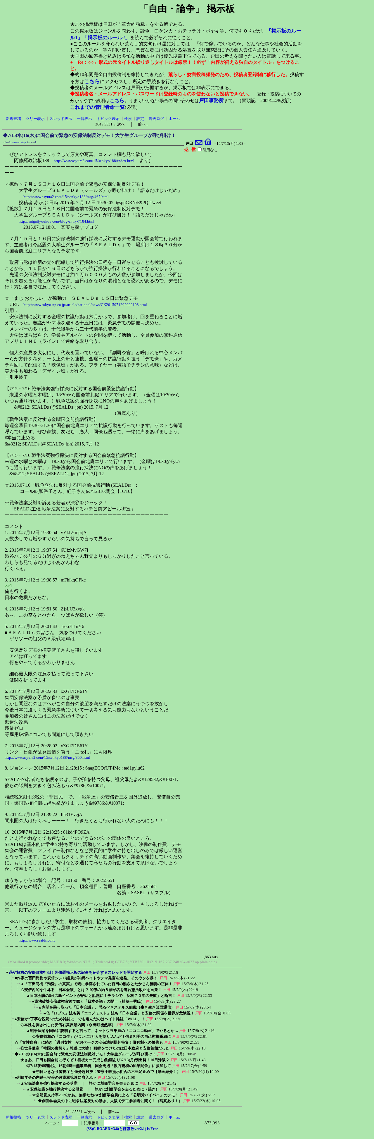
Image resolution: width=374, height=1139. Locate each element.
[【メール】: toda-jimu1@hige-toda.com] (198, 143)
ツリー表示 (35, 118)
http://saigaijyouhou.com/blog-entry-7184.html (56, 221)
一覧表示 (84, 118)
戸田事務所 (211, 100)
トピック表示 (108, 118)
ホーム (174, 118)
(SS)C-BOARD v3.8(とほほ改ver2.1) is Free (122, 1128)
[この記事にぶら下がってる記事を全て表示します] (12, 980)
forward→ (33, 142)
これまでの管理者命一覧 (97, 107)
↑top (23, 142)
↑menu (16, 142)
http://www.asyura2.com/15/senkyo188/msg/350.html (47, 757)
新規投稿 (13, 118)
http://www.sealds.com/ (37, 940)
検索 (128, 118)
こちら (92, 81)
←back (7, 142)
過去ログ (156, 118)
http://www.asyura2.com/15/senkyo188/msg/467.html (66, 197)
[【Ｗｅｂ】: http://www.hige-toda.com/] (207, 143)
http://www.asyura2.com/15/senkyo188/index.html (94, 161)
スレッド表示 (60, 118)
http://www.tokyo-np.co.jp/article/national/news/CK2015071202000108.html (85, 304)
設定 (140, 118)
